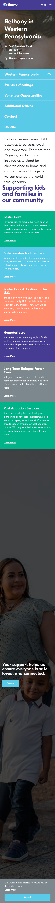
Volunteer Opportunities (23, 95)
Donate (10, 127)
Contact (10, 116)
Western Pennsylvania (21, 74)
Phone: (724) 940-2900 (21, 58)
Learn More (10, 240)
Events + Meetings (18, 85)
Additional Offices (18, 106)
